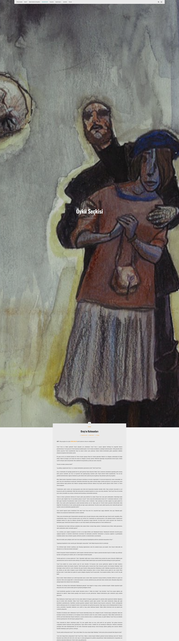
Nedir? (25, 1)
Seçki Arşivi (58, 1)
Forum (70, 1)
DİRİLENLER (74, 441)
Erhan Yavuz (91, 435)
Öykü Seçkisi (89, 211)
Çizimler (65, 1)
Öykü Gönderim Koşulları (34, 1)
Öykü (89, 426)
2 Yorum (97, 435)
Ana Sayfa (20, 1)
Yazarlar (52, 1)
